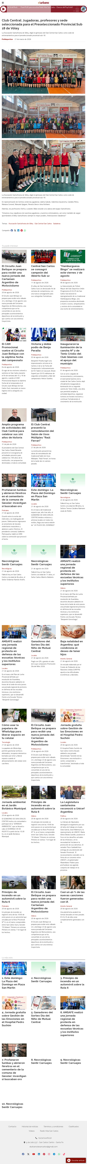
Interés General (66, 658)
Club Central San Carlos (43, 223)
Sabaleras (56, 223)
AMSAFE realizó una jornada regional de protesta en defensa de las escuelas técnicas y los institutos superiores (71, 572)
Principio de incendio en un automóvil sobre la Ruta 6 (43, 806)
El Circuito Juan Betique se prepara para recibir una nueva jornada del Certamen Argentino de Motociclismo (14, 275)
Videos (62, 588)
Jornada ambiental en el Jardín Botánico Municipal (14, 805)
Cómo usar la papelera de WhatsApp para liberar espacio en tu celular (13, 731)
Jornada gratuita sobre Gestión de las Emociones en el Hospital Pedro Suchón (71, 731)
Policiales (5, 510)
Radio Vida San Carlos (49, 1131)
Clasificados (74, 1126)
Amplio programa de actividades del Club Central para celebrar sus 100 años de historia (14, 431)
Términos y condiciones (53, 1126)
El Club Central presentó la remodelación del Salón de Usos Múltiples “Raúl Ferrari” (42, 432)
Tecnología (6, 742)
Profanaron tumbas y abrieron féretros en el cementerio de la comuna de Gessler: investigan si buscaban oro (14, 498)
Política (63, 816)
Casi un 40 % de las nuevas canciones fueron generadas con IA (72, 896)
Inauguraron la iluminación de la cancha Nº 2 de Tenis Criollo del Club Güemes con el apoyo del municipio (71, 353)
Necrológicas (65, 497)
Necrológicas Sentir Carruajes (70, 491)
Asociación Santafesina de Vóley (21, 223)
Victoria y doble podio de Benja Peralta (41, 347)
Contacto (12, 1126)
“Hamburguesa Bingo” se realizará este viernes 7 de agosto (72, 270)
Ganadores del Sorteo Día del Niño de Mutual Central (41, 646)
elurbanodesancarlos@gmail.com (44, 1147)
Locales (34, 504)
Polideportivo (7, 39)
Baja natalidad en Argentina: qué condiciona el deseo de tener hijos (71, 648)
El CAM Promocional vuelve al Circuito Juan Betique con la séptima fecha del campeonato (13, 352)
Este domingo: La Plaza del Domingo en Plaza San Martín (43, 494)
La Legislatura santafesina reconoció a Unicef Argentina (72, 806)
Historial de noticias (30, 1126)
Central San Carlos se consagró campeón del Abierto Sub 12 (43, 270)
